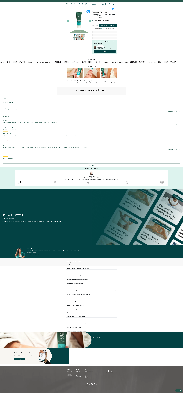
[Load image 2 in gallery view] (77, 35)
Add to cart (108, 25)
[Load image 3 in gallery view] (79, 35)
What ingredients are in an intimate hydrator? (75, 283)
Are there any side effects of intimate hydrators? (76, 286)
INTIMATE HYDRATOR (78, 376)
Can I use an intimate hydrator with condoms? (75, 298)
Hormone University (90, 385)
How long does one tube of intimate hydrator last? (76, 305)
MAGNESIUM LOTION (78, 375)
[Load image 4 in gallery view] (82, 35)
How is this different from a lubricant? (74, 320)
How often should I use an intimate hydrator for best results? (78, 268)
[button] (116, 4)
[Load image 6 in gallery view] (74, 38)
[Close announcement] (181, 1)
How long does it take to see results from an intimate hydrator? (78, 275)
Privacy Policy (86, 377)
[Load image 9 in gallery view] (82, 38)
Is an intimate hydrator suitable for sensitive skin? (76, 316)
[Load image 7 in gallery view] (77, 38)
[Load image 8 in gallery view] (79, 38)
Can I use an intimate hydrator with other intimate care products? (79, 294)
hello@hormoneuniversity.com (89, 371)
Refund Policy (86, 376)
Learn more (112, 28)
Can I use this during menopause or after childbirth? (76, 323)
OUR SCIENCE (69, 374)
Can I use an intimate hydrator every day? (74, 272)
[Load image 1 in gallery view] (74, 35)
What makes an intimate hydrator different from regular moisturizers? (80, 309)
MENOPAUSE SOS (78, 371)
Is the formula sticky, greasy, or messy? (74, 327)
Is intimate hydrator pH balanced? (73, 301)
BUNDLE (77, 377)
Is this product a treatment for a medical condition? (76, 331)
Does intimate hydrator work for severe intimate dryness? (77, 279)
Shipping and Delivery (88, 375)
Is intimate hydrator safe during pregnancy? (75, 290)
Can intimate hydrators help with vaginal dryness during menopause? (79, 312)
